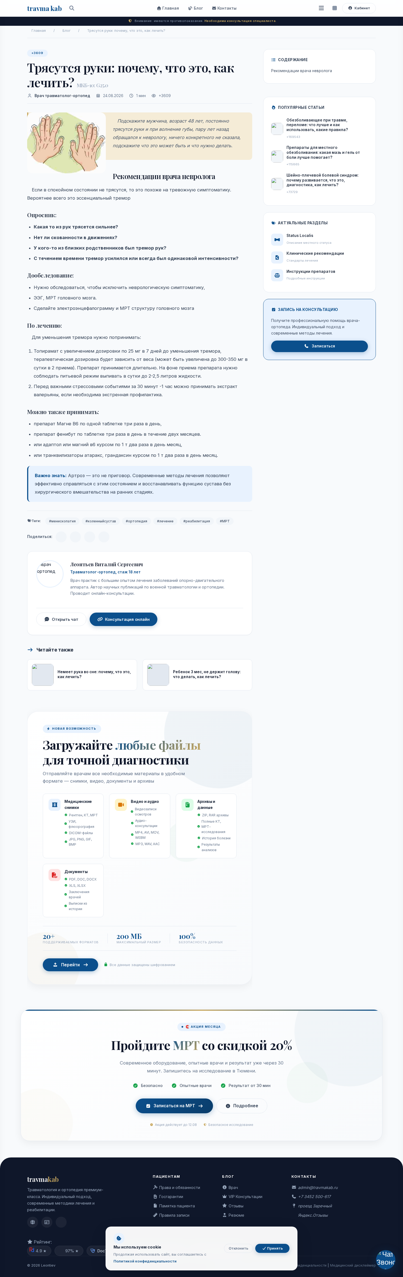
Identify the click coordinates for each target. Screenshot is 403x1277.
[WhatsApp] (89, 536)
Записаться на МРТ (174, 1105)
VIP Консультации (245, 1196)
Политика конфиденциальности (299, 1265)
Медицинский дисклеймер (353, 1265)
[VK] (75, 536)
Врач (233, 1187)
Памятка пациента (177, 1206)
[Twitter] (103, 536)
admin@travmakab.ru (317, 1187)
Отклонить (238, 1248)
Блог (198, 8)
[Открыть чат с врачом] (385, 1259)
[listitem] (32, 1222)
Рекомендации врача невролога (301, 71)
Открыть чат (65, 619)
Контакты (226, 8)
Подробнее (245, 1105)
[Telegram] (61, 536)
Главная (170, 8)
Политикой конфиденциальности (145, 1261)
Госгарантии (171, 1196)
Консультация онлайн (127, 619)
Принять (274, 1248)
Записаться (323, 346)
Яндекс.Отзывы (313, 1215)
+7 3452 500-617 (314, 1196)
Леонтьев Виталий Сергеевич (106, 564)
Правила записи (174, 1215)
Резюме (236, 1215)
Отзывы (236, 1206)
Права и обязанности (179, 1187)
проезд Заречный (315, 1206)
